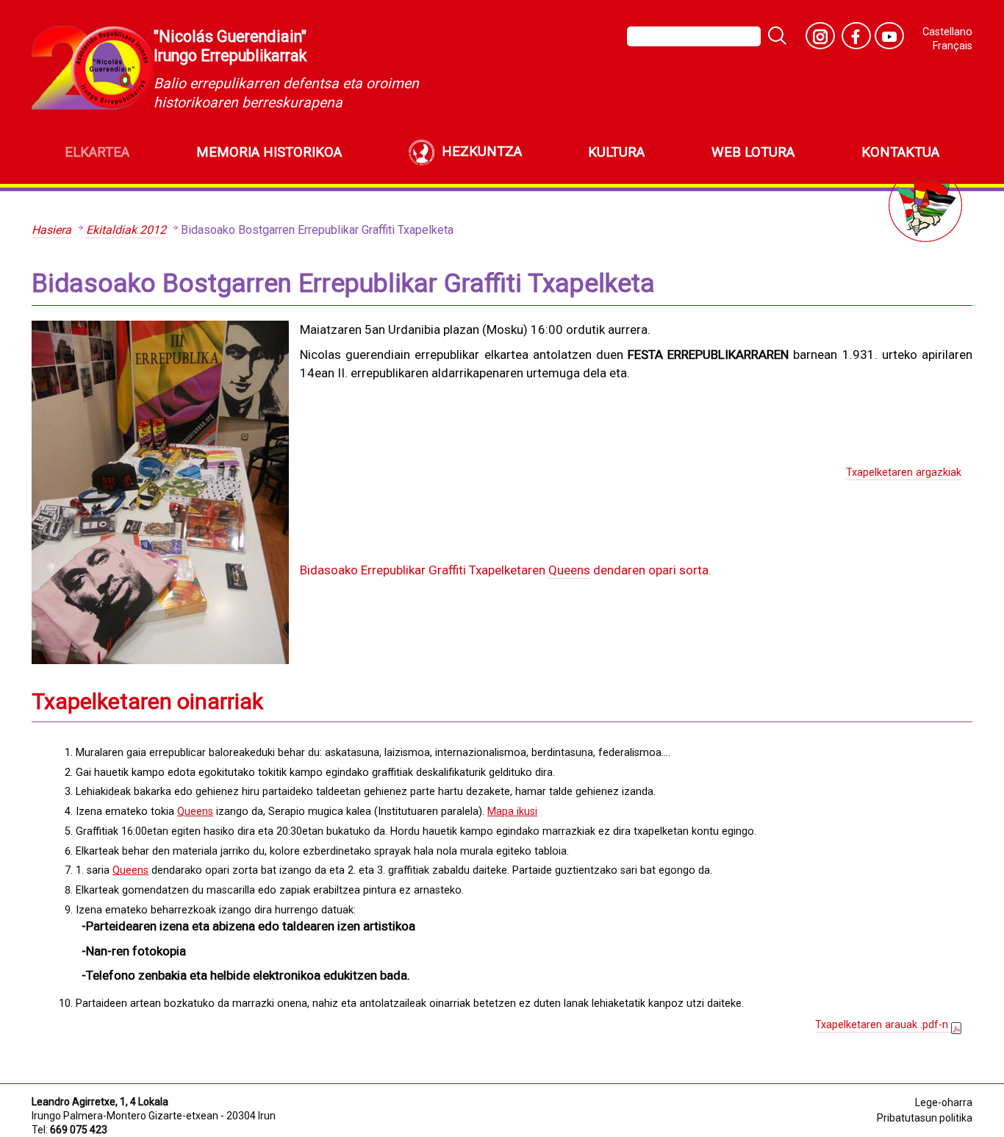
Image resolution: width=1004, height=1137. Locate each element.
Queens (569, 570)
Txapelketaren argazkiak (903, 472)
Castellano (947, 32)
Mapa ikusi (512, 811)
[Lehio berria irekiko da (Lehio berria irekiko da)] (856, 35)
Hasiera (51, 230)
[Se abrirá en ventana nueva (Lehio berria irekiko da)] (820, 35)
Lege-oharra (943, 1102)
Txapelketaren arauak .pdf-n (883, 1025)
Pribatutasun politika (924, 1118)
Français (952, 46)
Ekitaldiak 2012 (126, 230)
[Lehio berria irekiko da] (889, 35)
